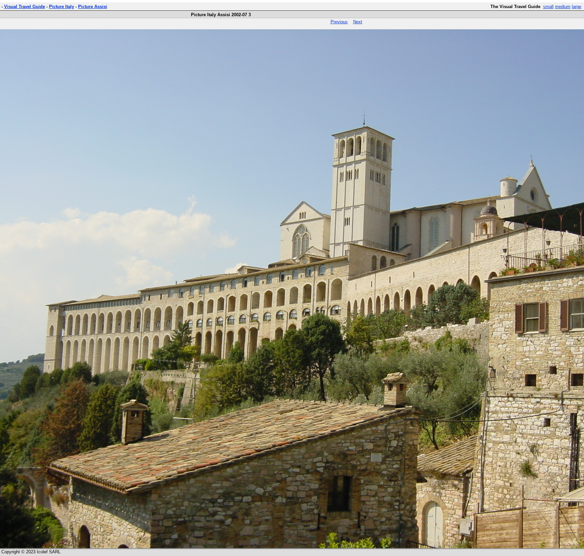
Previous (339, 21)
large (576, 6)
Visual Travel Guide (24, 6)
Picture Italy (61, 6)
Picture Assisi (92, 6)
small (548, 6)
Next (357, 21)
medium (562, 6)
